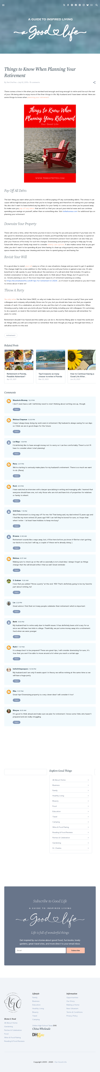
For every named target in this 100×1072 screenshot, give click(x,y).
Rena (15, 464)
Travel (54, 817)
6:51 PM (21, 486)
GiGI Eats (16, 511)
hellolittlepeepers (20, 669)
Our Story (70, 1001)
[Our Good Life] (50, 30)
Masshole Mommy (20, 400)
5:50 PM (21, 622)
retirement (10, 335)
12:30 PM (31, 419)
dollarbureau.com (70, 211)
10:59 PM (32, 669)
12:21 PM (32, 400)
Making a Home (72, 1005)
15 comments (35, 82)
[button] (94, 82)
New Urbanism (72, 1008)
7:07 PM (22, 647)
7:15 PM (24, 511)
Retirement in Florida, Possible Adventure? (16, 375)
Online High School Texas (42, 1025)
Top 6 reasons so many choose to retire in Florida (50, 375)
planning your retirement (38, 97)
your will (28, 266)
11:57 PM (20, 691)
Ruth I (15, 647)
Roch (15, 486)
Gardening (56, 843)
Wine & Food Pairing (60, 827)
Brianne (16, 536)
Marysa (16, 710)
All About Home (59, 780)
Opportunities (72, 997)
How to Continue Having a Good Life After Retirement (82, 375)
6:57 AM (23, 558)
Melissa (16, 558)
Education (56, 811)
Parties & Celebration (61, 838)
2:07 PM (21, 464)
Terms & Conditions (74, 1012)
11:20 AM (25, 580)
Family (55, 790)
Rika (14, 691)
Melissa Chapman (20, 420)
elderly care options (56, 244)
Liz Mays (16, 442)
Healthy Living (58, 796)
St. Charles (56, 848)
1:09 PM (24, 442)
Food (54, 806)
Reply (17, 409)
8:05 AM (23, 710)
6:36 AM (23, 536)
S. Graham (17, 580)
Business (56, 785)
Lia (14, 603)
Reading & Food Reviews (62, 832)
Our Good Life (61, 1062)
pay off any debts (26, 208)
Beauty (55, 801)
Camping (56, 822)
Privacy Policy (72, 1016)
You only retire (10, 299)
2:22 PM (19, 602)
